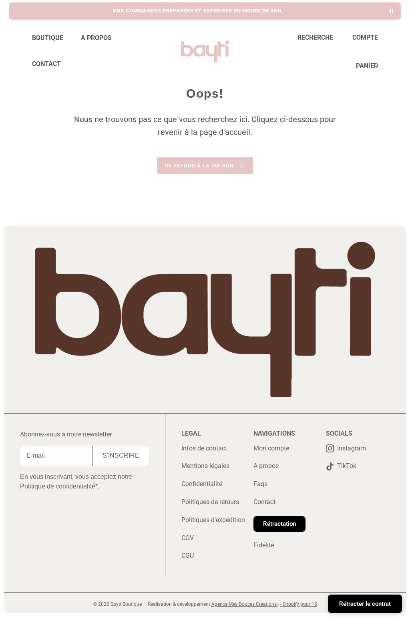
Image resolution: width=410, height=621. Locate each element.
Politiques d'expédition (213, 520)
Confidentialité (201, 484)
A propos (266, 466)
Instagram (351, 448)
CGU (187, 555)
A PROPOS (96, 38)
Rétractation (279, 523)
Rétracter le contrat (365, 603)
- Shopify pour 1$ (298, 604)
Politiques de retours (210, 502)
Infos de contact (204, 448)
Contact (264, 502)
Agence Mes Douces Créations (244, 604)
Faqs (260, 484)
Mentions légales (205, 466)
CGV (187, 538)
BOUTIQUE (47, 38)
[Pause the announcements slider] (391, 11)
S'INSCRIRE (120, 455)
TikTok (346, 466)
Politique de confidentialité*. (59, 486)
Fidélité (263, 545)
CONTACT (46, 64)
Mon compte (271, 448)
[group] (198, 11)
